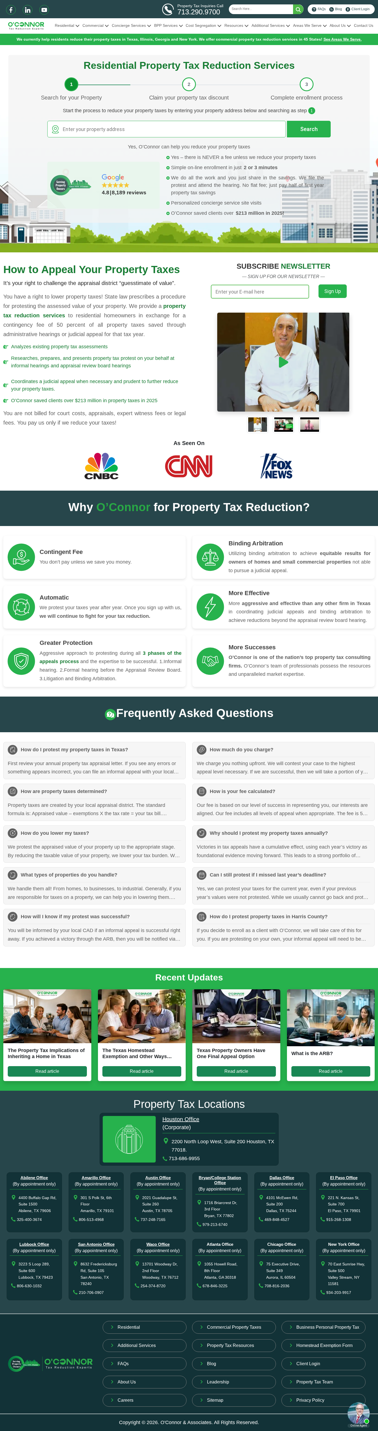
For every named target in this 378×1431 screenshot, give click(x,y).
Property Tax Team (314, 1382)
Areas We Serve (307, 25)
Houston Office (180, 1119)
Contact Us (363, 25)
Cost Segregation (201, 25)
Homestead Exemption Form (324, 1345)
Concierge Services (129, 25)
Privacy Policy (310, 1400)
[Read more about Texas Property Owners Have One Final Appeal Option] (236, 1039)
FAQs (322, 9)
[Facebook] (11, 10)
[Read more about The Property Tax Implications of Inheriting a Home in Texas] (47, 1039)
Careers (125, 1400)
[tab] (71, 91)
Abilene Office (34, 1177)
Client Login (360, 9)
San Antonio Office (96, 1244)
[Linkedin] (27, 10)
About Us (338, 25)
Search (309, 129)
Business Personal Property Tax (327, 1327)
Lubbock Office (34, 1244)
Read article (47, 1071)
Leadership (218, 1382)
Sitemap (215, 1400)
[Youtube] (44, 10)
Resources (233, 25)
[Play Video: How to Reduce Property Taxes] (257, 424)
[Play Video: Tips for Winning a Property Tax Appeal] (309, 424)
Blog (338, 9)
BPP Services (166, 25)
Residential (64, 25)
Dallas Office (282, 1177)
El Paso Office (344, 1177)
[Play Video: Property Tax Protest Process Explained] (283, 424)
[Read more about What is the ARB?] (331, 1042)
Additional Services (268, 25)
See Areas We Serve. (342, 39)
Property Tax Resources (230, 1345)
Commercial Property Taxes (234, 1327)
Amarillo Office (96, 1177)
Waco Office (158, 1244)
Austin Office (158, 1177)
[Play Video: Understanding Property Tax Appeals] (283, 362)
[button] (124, 185)
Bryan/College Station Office (220, 1180)
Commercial (92, 25)
